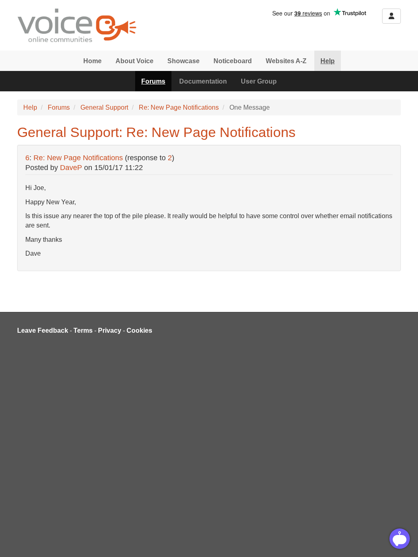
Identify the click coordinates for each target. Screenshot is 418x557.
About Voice (134, 60)
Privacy (109, 330)
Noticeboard (232, 60)
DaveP (71, 168)
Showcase (183, 60)
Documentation (203, 81)
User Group (259, 81)
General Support (104, 107)
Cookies (139, 330)
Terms (83, 330)
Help (327, 60)
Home (92, 60)
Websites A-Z (286, 60)
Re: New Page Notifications (179, 107)
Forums (153, 81)
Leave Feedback (42, 330)
